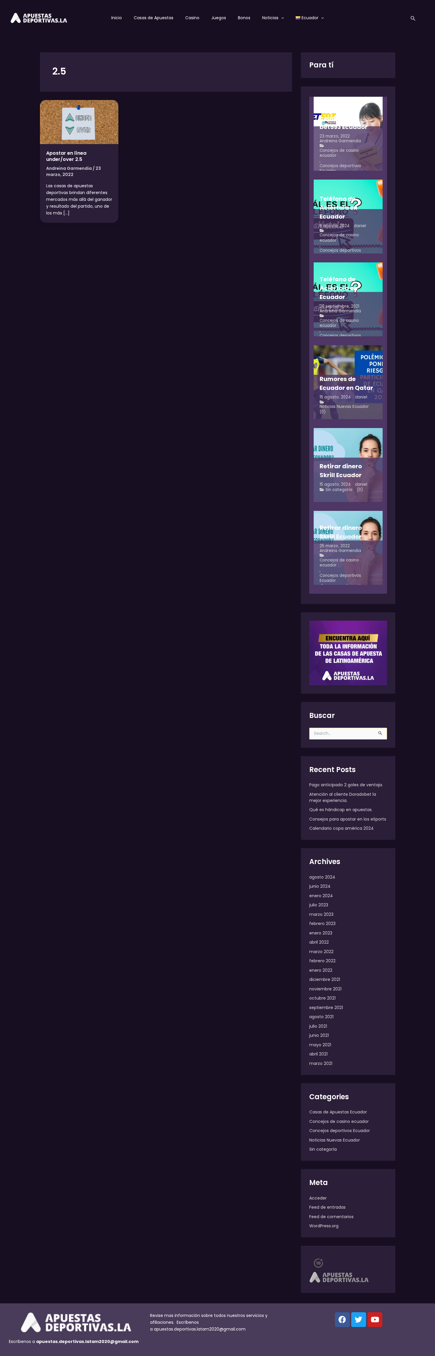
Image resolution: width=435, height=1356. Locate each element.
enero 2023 (320, 933)
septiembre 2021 (326, 1007)
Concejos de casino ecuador (339, 153)
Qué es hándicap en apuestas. (341, 810)
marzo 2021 (320, 1063)
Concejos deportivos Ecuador (340, 168)
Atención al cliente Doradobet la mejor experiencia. (342, 797)
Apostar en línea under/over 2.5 (66, 156)
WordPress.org (324, 1226)
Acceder (318, 1198)
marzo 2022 (321, 952)
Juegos (218, 18)
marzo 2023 (321, 914)
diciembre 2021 (324, 979)
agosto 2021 (321, 1017)
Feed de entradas (327, 1207)
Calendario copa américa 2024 (341, 828)
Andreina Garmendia (340, 141)
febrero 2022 (322, 961)
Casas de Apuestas (153, 18)
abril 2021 (318, 1054)
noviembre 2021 (325, 989)
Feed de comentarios (331, 1217)
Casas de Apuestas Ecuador (338, 1112)
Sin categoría (339, 489)
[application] (281, 18)
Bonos (244, 18)
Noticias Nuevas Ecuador (344, 406)
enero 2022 (320, 970)
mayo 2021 (320, 1045)
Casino (192, 18)
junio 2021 (319, 1035)
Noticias (270, 18)
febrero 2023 (322, 923)
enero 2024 (321, 896)
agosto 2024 (322, 877)
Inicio (116, 18)
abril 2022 (319, 942)
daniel (360, 226)
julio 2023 (318, 905)
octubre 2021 (322, 998)
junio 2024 (320, 886)
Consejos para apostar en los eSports (347, 819)
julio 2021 (318, 1026)
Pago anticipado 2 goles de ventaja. (346, 785)
